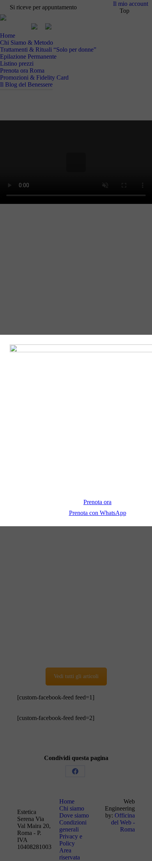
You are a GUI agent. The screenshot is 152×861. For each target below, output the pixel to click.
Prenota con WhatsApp (97, 513)
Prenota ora (97, 502)
